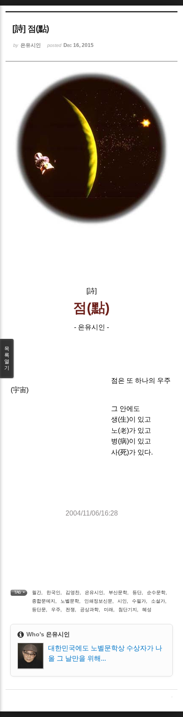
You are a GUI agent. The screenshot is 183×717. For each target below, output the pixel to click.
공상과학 (89, 609)
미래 (108, 609)
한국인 (53, 592)
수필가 (139, 600)
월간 (36, 592)
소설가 (158, 600)
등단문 (39, 609)
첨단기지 (127, 609)
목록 (6, 358)
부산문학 (118, 592)
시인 (122, 600)
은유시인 (94, 592)
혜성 (147, 609)
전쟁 (70, 609)
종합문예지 (43, 600)
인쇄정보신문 (98, 600)
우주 (55, 609)
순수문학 (156, 592)
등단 (137, 592)
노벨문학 (69, 600)
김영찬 (73, 592)
